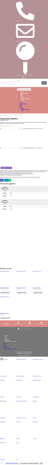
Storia (21, 92)
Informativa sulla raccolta (12, 463)
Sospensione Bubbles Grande (30, 128)
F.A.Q (21, 96)
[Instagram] (25, 77)
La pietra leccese (24, 93)
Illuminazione (5, 115)
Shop (21, 94)
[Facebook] (22, 77)
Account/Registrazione (25, 98)
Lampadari (11, 115)
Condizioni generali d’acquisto (10, 341)
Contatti (22, 97)
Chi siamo (6, 335)
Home (1, 115)
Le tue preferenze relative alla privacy (29, 463)
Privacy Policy (7, 340)
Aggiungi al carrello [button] (21, 292)
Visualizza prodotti (5, 292)
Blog (21, 95)
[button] (1, 180)
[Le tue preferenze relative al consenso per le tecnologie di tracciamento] (2, 463)
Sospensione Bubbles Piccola (30, 148)
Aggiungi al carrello (6, 167)
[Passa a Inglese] (25, 100)
